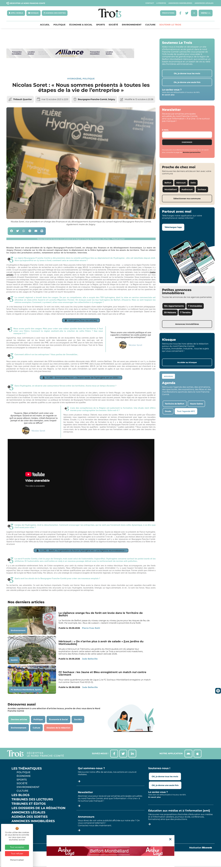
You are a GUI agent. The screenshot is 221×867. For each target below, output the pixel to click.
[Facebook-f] (180, 13)
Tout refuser (17, 853)
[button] (11, 231)
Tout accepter (17, 847)
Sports (100, 25)
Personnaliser (17, 860)
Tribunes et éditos (29, 803)
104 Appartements (174, 306)
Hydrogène (74, 78)
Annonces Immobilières (180, 3)
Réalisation (200, 847)
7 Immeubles (195, 306)
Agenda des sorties (30, 816)
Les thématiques (27, 768)
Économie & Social (80, 25)
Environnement (131, 25)
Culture (150, 25)
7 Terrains (185, 312)
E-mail (165, 130)
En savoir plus (168, 95)
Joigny (111, 99)
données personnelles (191, 152)
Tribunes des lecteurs (32, 799)
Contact (149, 3)
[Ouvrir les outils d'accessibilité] (218, 691)
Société (113, 25)
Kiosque (19, 825)
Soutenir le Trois (170, 25)
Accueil (45, 25)
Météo (17, 829)
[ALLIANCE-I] (70, 68)
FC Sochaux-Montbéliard (22, 689)
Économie (24, 775)
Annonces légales (204, 3)
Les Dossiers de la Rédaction (38, 808)
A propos (161, 3)
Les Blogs (20, 795)
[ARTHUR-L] (110, 851)
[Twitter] (187, 13)
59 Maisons (170, 312)
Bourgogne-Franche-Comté (92, 99)
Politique (59, 25)
